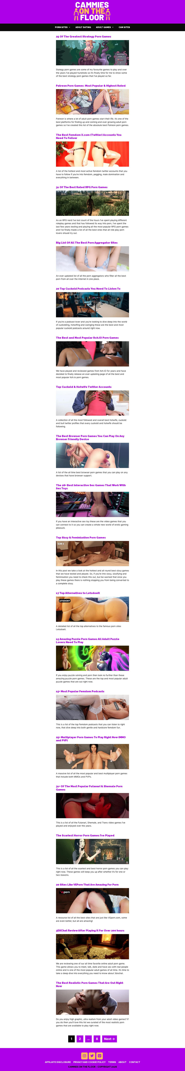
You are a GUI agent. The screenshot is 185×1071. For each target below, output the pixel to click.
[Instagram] (84, 1055)
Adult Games (103, 27)
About (122, 1062)
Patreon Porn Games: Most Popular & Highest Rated (91, 85)
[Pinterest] (99, 1055)
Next (109, 1039)
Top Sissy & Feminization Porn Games (81, 537)
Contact (134, 1062)
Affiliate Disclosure (58, 1062)
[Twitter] (92, 1055)
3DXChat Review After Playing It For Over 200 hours (90, 930)
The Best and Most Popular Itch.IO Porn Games (87, 337)
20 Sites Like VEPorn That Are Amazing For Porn (87, 884)
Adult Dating (83, 27)
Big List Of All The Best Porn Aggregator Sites (87, 242)
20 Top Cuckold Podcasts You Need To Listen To (88, 288)
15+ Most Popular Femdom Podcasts (80, 691)
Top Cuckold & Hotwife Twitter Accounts (84, 386)
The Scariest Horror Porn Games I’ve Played (85, 835)
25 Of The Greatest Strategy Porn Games (83, 36)
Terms (112, 1062)
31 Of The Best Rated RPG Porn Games (81, 187)
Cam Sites (124, 27)
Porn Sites (61, 27)
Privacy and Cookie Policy (89, 1062)
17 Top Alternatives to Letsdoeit (78, 593)
